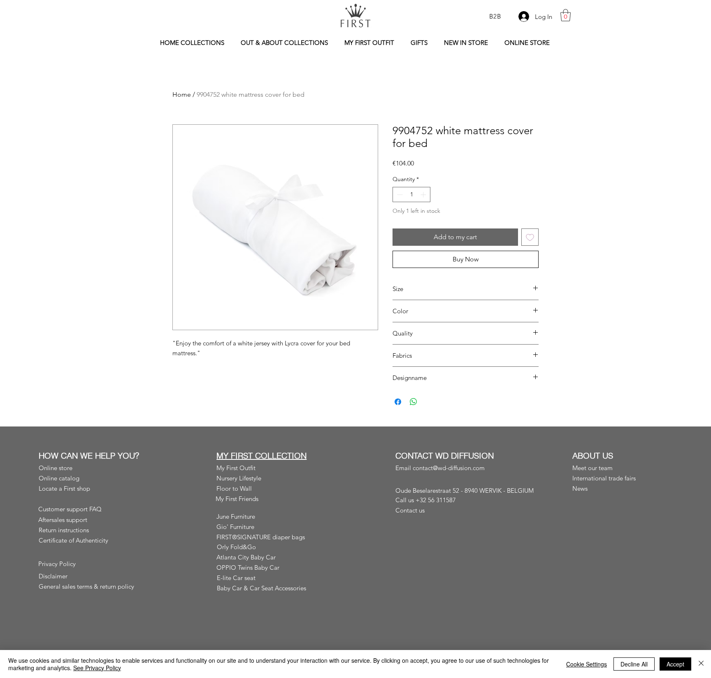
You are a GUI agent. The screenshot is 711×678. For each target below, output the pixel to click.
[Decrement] (399, 194)
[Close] (701, 664)
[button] (565, 15)
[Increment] (424, 194)
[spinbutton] (411, 194)
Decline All (634, 664)
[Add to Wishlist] (530, 237)
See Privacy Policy (97, 668)
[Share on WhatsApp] (413, 402)
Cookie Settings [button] (586, 664)
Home (181, 94)
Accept (675, 664)
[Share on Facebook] (398, 402)
